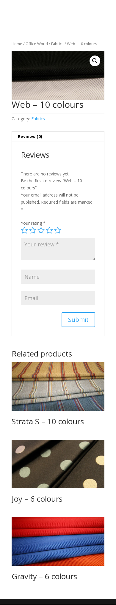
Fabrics (57, 43)
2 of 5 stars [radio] (32, 230)
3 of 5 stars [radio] (41, 230)
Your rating (33, 223)
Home (17, 43)
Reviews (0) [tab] (30, 136)
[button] (95, 61)
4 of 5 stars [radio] (49, 230)
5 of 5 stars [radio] (57, 230)
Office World (37, 43)
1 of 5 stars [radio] (24, 230)
